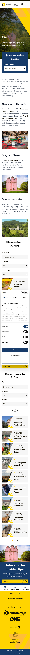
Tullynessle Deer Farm (18, 518)
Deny (15, 361)
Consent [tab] (5, 297)
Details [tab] (15, 297)
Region (4, 399)
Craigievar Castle (12, 160)
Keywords (5, 252)
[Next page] (17, 540)
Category (5, 261)
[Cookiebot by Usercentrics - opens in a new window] (21, 292)
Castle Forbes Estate (19, 451)
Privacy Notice (20, 650)
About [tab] (24, 297)
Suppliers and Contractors (15, 598)
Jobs (19, 594)
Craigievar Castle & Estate (20, 424)
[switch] (25, 331)
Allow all (15, 350)
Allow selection (15, 355)
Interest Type (6, 270)
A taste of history (18, 285)
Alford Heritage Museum (20, 437)
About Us (12, 594)
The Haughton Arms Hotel (20, 464)
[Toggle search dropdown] (22, 4)
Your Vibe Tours (18, 491)
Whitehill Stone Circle (20, 478)
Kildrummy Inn (20, 532)
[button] (26, 4)
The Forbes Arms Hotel (18, 504)
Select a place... (9, 65)
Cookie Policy (9, 650)
